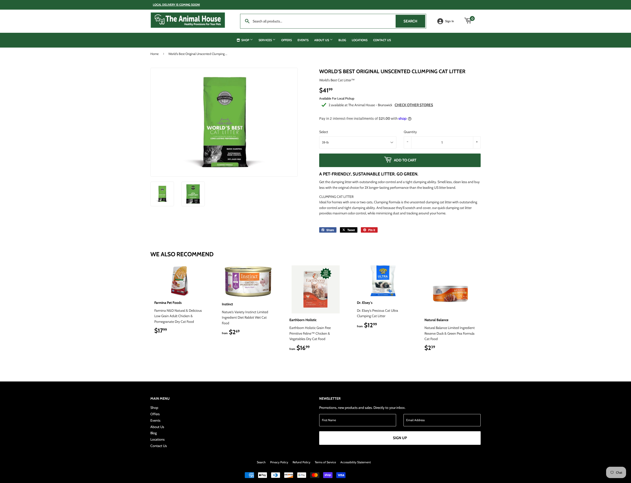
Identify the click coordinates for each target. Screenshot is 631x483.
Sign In (449, 21)
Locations (360, 40)
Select (323, 132)
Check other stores (414, 105)
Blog (342, 40)
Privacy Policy (279, 462)
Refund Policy (301, 462)
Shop (245, 40)
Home (154, 54)
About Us (322, 40)
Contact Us (382, 40)
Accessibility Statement (355, 462)
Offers (286, 40)
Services (266, 40)
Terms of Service (325, 462)
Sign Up (400, 438)
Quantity (410, 132)
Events (303, 40)
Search (414, 21)
